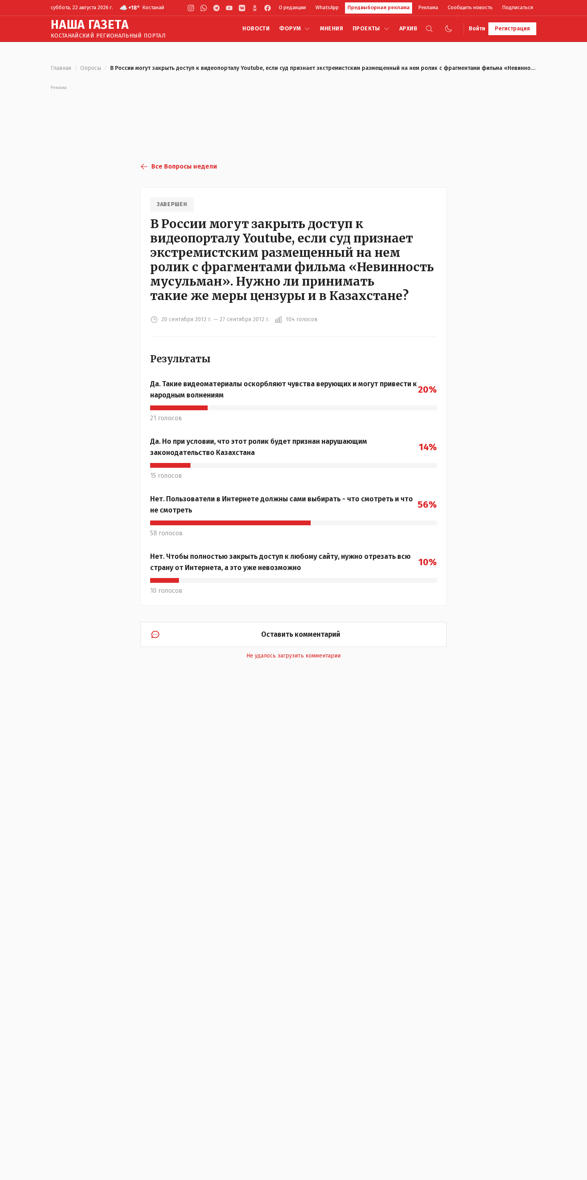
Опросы (90, 68)
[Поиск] (429, 29)
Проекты (366, 28)
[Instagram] (191, 8)
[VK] (242, 8)
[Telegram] (216, 8)
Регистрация (512, 28)
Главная (61, 68)
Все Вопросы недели (184, 166)
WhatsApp (327, 7)
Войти (477, 28)
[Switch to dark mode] (448, 29)
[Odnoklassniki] (255, 8)
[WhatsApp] (203, 8)
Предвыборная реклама (378, 7)
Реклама (428, 7)
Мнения (331, 28)
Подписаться (517, 7)
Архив (408, 28)
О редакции (292, 7)
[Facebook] (267, 8)
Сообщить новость (470, 7)
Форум (290, 28)
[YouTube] (229, 8)
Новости (256, 28)
